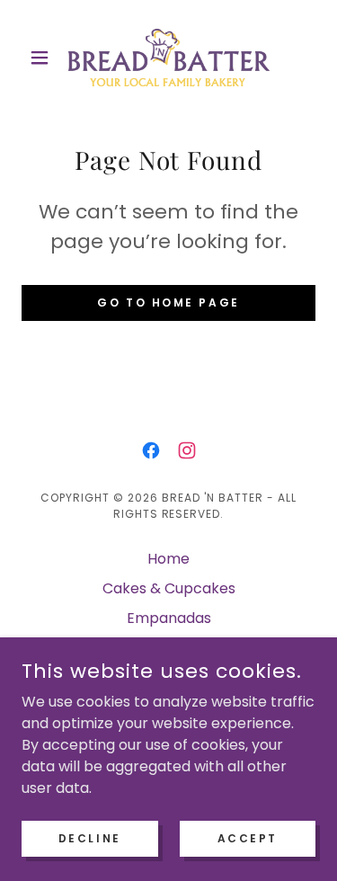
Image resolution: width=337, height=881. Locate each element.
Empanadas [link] (169, 618)
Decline (89, 837)
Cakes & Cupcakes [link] (168, 588)
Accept (247, 837)
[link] (169, 57)
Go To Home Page (168, 302)
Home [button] (168, 558)
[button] (44, 58)
